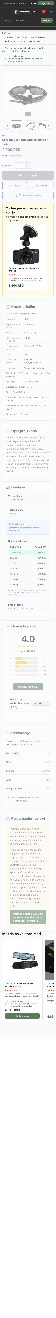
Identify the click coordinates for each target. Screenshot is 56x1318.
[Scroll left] (7, 126)
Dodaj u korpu (22, 1016)
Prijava (34, 3)
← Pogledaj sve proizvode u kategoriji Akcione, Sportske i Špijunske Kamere (24, 49)
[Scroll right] (48, 126)
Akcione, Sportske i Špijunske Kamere (22, 41)
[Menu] (5, 12)
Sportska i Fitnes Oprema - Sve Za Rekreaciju (26, 37)
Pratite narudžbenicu (16, 3)
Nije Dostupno (28, 175)
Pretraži (46, 20)
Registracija (45, 3)
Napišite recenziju (28, 686)
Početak (6, 33)
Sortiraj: (26, 703)
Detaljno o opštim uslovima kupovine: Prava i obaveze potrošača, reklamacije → (28, 917)
